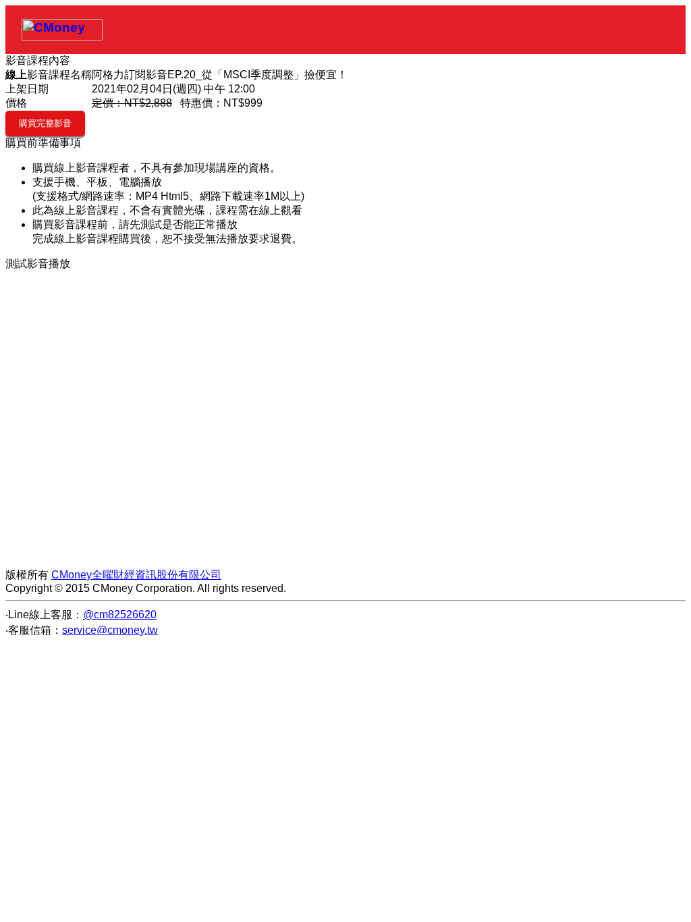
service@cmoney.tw (110, 630)
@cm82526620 (120, 614)
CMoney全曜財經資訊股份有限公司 (136, 574)
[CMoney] (62, 29)
